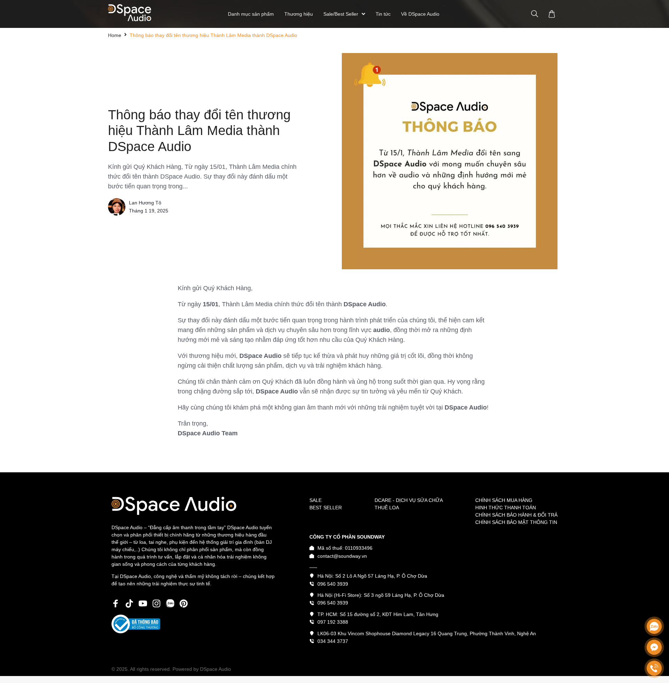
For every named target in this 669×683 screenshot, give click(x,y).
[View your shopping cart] (553, 14)
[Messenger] (654, 647)
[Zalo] (654, 626)
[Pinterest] (183, 603)
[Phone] (654, 668)
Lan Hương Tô (145, 202)
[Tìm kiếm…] (535, 14)
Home (114, 35)
